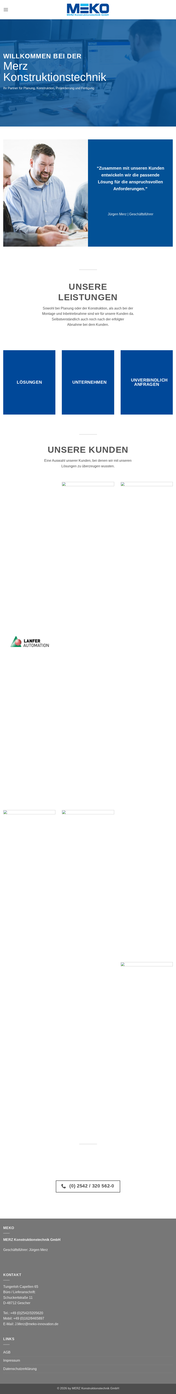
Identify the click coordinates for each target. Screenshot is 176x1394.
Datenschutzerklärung (20, 1369)
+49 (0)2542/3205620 (26, 1313)
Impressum (11, 1360)
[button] (5, 9)
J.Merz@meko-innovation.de (36, 1324)
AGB (7, 1352)
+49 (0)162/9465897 (28, 1318)
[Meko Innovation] (88, 9)
